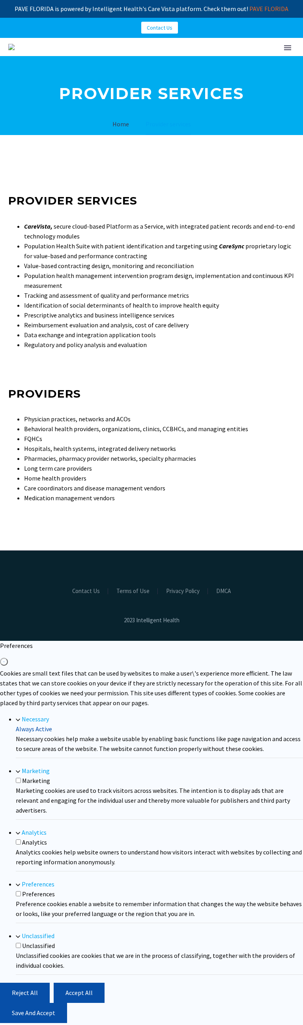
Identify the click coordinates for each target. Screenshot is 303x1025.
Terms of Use (133, 591)
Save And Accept (33, 1013)
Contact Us (159, 27)
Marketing (36, 771)
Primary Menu (288, 48)
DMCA (223, 591)
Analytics (34, 832)
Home (95, 71)
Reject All (25, 993)
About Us (273, 71)
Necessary (35, 719)
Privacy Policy (183, 591)
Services (228, 71)
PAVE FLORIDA (268, 9)
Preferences (38, 884)
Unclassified (38, 936)
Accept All (79, 993)
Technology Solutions (159, 71)
